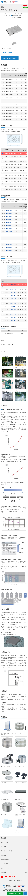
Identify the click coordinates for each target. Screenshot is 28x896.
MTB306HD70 (9, 213)
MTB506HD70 (9, 238)
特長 (4, 17)
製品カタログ (8, 52)
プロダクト (8, 6)
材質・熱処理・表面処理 (17, 15)
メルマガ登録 (5, 864)
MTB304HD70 (9, 210)
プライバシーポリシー (10, 880)
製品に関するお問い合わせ (9, 58)
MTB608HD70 (9, 250)
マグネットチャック (5, 7)
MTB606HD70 (9, 247)
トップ (2, 6)
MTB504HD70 (9, 234)
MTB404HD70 (9, 222)
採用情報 (3, 872)
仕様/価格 (5, 13)
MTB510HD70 (9, 244)
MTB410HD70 (9, 231)
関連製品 (19, 17)
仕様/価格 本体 (21, 13)
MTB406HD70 (9, 225)
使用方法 (13, 17)
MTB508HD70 (9, 241)
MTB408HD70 (9, 228)
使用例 (8, 17)
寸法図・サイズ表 (12, 13)
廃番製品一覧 (19, 880)
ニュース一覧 (5, 868)
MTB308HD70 (9, 216)
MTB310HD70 (9, 219)
